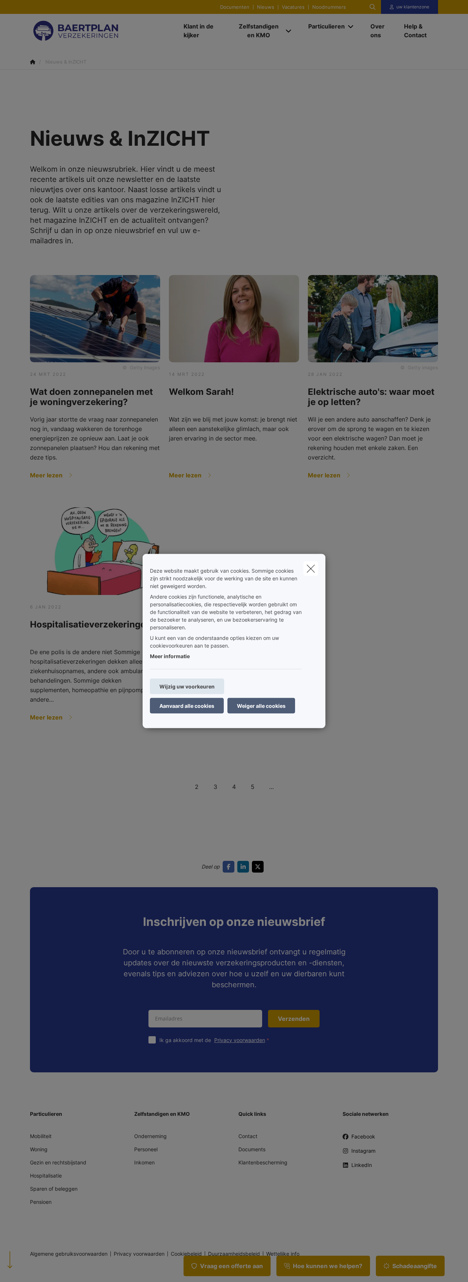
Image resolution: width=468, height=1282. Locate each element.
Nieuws (265, 7)
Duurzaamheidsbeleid (234, 1253)
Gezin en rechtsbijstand (58, 1162)
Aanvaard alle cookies (186, 706)
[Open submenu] (289, 30)
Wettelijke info (282, 1253)
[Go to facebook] (230, 866)
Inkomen (144, 1162)
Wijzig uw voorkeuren (187, 686)
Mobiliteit (41, 1136)
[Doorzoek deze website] (372, 7)
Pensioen (41, 1202)
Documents (251, 1149)
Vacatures (293, 7)
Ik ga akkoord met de (212, 1040)
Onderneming (150, 1136)
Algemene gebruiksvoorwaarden (68, 1253)
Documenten (234, 7)
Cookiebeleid (186, 1253)
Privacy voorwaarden (239, 1040)
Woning (39, 1149)
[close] (310, 568)
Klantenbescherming (262, 1162)
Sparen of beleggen (54, 1189)
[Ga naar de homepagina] (103, 30)
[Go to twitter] (259, 866)
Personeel (146, 1149)
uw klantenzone (412, 6)
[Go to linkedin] (244, 866)
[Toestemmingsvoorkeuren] (29, 1268)
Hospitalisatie (46, 1175)
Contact (247, 1136)
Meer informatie (170, 656)
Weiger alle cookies (261, 706)
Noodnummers (329, 7)
